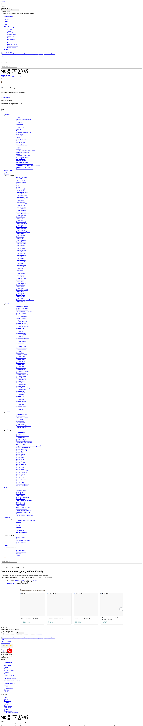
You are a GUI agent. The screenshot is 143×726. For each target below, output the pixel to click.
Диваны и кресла (9, 534)
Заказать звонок (5, 75)
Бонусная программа (13, 41)
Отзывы (6, 23)
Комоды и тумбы (9, 670)
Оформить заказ (5, 97)
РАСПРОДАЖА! (8, 170)
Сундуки (6, 690)
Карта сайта (7, 707)
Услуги (6, 699)
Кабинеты (7, 411)
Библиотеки (7, 665)
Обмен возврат (11, 34)
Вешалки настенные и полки (12, 680)
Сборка (9, 37)
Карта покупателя (12, 39)
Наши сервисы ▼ (9, 28)
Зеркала (6, 667)
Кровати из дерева (9, 669)
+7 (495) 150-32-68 (16, 77)
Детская (6, 429)
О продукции (8, 706)
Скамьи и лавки (8, 681)
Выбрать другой (5, 9)
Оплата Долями (11, 33)
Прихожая (7, 517)
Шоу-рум (6, 26)
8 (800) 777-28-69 (5, 77)
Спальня (6, 303)
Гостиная (6, 174)
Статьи (6, 704)
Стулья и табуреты (9, 688)
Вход (2, 52)
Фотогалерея (7, 701)
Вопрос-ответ (11, 36)
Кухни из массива (9, 674)
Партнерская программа (11, 712)
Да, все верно (14, 9)
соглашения (39, 634)
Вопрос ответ (8, 711)
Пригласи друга (11, 47)
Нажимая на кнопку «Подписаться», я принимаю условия (22, 634)
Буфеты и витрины (9, 664)
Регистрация (8, 52)
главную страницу (19, 580)
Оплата (9, 31)
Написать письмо (12, 583)
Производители (8, 16)
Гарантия (6, 19)
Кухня (5, 487)
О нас (5, 24)
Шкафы (6, 691)
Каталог (3, 56)
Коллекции (7, 114)
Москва (3, 1)
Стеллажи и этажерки (10, 683)
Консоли (6, 672)
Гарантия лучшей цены (13, 44)
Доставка (6, 18)
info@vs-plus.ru (5, 651)
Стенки (6, 685)
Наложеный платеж (12, 46)
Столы (6, 686)
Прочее (6, 545)
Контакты (7, 49)
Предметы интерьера (10, 678)
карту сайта (34, 580)
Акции (6, 21)
